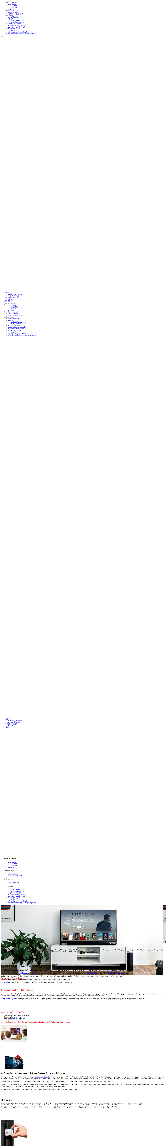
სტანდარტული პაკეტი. (27, 973)
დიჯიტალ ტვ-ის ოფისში (42, 1077)
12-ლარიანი (5, 982)
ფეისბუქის (15, 1018)
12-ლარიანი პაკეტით (90, 973)
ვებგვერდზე (21, 1017)
